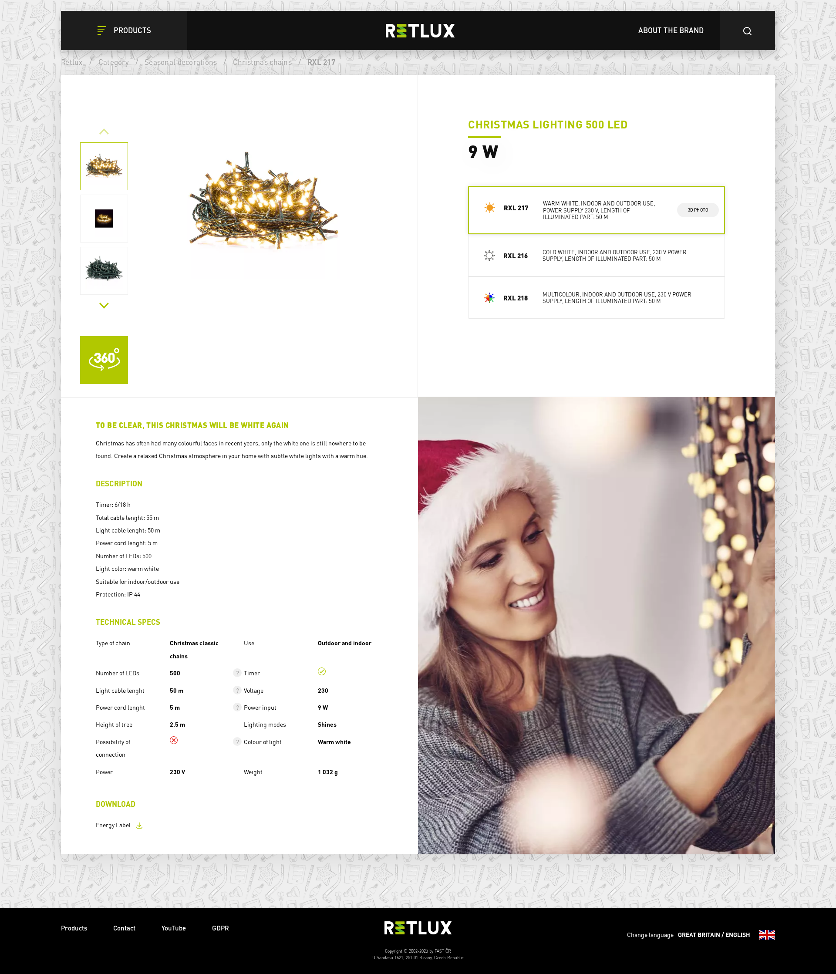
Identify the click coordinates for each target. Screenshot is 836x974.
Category (113, 62)
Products (74, 927)
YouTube (174, 927)
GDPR (220, 927)
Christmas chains (262, 62)
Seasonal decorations (181, 62)
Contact (124, 927)
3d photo (698, 209)
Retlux (72, 62)
